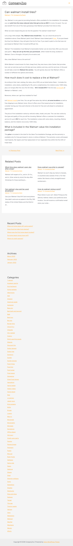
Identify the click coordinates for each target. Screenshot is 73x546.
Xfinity (9, 531)
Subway (10, 497)
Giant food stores (13, 379)
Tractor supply (12, 506)
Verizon (9, 509)
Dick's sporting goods (14, 339)
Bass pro (10, 308)
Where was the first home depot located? (20, 232)
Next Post (60, 150)
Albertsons (10, 293)
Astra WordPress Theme (51, 542)
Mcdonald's (11, 423)
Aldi (8, 296)
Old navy (10, 435)
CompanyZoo (17, 3)
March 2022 (11, 256)
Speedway (10, 485)
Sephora (10, 469)
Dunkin (9, 358)
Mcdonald (10, 420)
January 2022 (11, 262)
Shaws (9, 472)
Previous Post (14, 150)
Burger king (11, 324)
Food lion (10, 367)
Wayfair (9, 522)
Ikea (8, 395)
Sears (9, 466)
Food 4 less (11, 364)
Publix (9, 451)
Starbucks (10, 491)
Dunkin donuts (12, 361)
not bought (60, 88)
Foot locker (11, 370)
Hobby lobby (11, 389)
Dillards (9, 342)
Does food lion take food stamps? (18, 229)
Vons (8, 512)
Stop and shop (12, 494)
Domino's (10, 355)
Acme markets (12, 289)
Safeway (10, 460)
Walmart (7, 15)
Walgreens (10, 516)
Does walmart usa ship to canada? (51, 167)
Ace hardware (11, 286)
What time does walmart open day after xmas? (18, 168)
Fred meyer (11, 373)
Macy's (9, 416)
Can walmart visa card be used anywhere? (17, 190)
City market (11, 333)
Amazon (9, 299)
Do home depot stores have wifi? (18, 235)
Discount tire (11, 345)
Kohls (9, 407)
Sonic (9, 481)
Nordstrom (10, 429)
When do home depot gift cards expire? (20, 226)
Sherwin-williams (13, 478)
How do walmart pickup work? (49, 189)
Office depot (11, 432)
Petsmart (10, 447)
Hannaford (10, 382)
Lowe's (9, 413)
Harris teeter (11, 385)
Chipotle (10, 330)
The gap (10, 503)
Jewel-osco (11, 401)
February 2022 (12, 259)
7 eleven (10, 280)
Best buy (10, 317)
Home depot (11, 392)
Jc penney (10, 398)
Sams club (10, 463)
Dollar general (11, 348)
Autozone (10, 305)
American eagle (12, 302)
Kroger (9, 410)
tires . (55, 38)
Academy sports (12, 283)
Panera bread (11, 444)
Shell (9, 475)
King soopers (11, 404)
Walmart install (12, 100)
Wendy (9, 528)
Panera (9, 441)
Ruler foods (11, 457)
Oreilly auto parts (13, 438)
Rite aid (9, 454)
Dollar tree (10, 351)
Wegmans (10, 525)
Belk (8, 314)
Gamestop (10, 376)
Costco (9, 336)
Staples (9, 488)
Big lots (9, 320)
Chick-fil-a (10, 327)
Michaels (10, 426)
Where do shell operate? (15, 238)
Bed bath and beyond (14, 311)
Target (9, 500)
